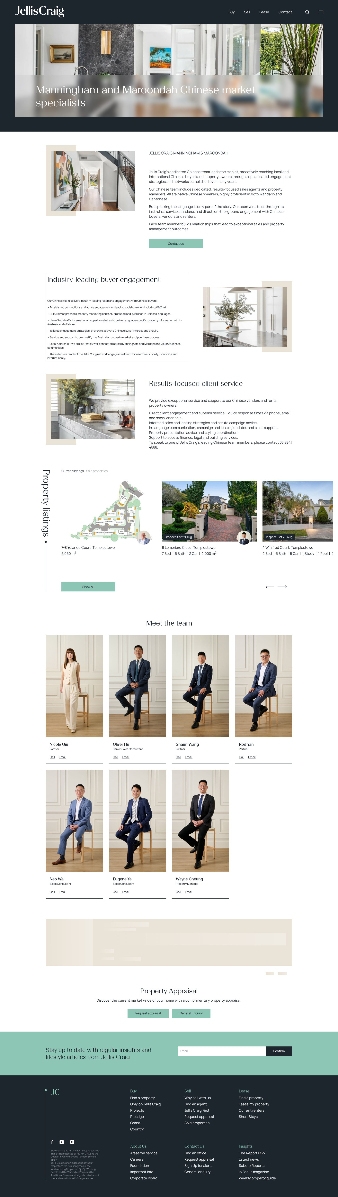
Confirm (279, 1051)
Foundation (139, 1165)
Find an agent (195, 1104)
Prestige (137, 1116)
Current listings (72, 471)
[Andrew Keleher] (144, 538)
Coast (135, 1122)
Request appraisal (148, 1013)
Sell (247, 12)
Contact (285, 12)
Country (137, 1129)
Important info (141, 1171)
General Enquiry (191, 1013)
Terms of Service (87, 1156)
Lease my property (254, 1104)
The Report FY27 (252, 1153)
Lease (264, 12)
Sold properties (97, 471)
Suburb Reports (251, 1165)
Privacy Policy (80, 1150)
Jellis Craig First (196, 1110)
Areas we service (144, 1153)
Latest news (249, 1159)
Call (52, 757)
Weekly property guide (257, 1178)
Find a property (142, 1097)
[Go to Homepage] (39, 12)
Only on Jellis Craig (145, 1104)
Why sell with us (197, 1097)
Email (62, 757)
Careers (136, 1159)
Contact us (176, 243)
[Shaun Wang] (244, 538)
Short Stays (248, 1116)
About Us (138, 1146)
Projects (137, 1110)
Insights (246, 1146)
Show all (88, 587)
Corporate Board (143, 1178)
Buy (231, 12)
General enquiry (197, 1171)
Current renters (251, 1110)
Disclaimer (94, 1150)
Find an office (195, 1153)
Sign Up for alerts (198, 1165)
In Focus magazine (254, 1171)
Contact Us (194, 1146)
